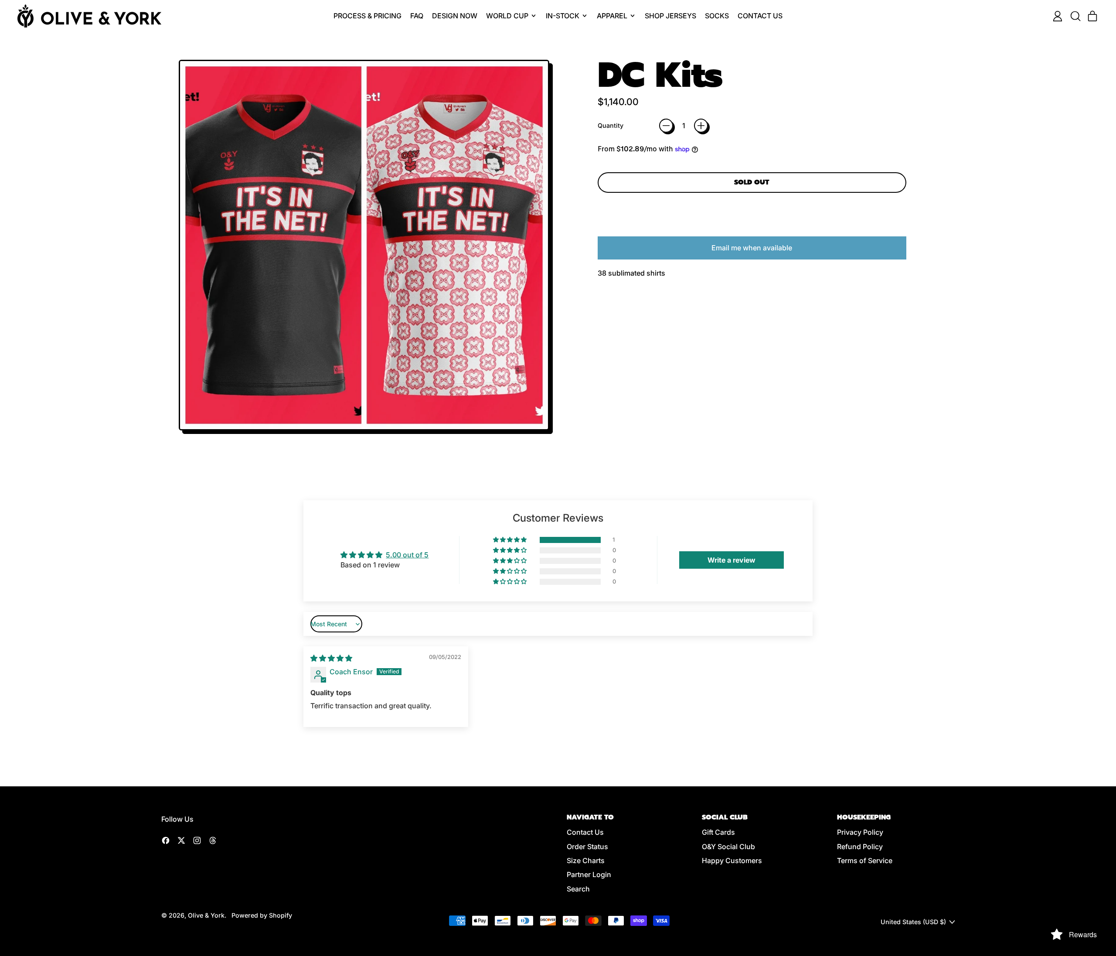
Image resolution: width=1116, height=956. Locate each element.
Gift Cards (718, 832)
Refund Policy (860, 846)
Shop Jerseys (670, 15)
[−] (666, 126)
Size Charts (586, 860)
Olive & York (206, 915)
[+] (701, 126)
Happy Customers (732, 860)
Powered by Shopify (261, 915)
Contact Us (760, 15)
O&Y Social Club (728, 846)
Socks (717, 15)
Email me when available (751, 247)
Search (578, 888)
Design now (454, 15)
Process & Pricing (367, 15)
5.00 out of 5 (407, 554)
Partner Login (589, 874)
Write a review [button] (731, 560)
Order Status (587, 846)
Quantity (610, 125)
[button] (1075, 16)
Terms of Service (864, 860)
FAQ (416, 15)
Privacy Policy (860, 832)
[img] (331, 658)
